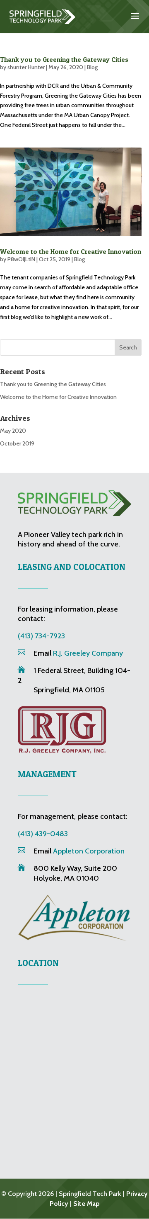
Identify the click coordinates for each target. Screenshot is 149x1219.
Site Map (86, 1203)
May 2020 (13, 430)
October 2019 (17, 443)
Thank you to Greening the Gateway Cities (64, 59)
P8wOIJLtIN (21, 259)
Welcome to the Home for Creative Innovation (70, 251)
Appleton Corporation (89, 851)
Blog (92, 67)
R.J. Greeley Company (88, 653)
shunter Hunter (26, 67)
